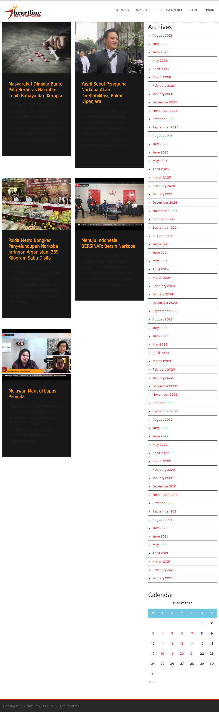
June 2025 (160, 152)
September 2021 (165, 511)
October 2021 (162, 503)
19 (172, 653)
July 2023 (159, 328)
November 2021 (164, 495)
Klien (193, 10)
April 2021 (160, 553)
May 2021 (159, 545)
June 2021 (160, 536)
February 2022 (163, 470)
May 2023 (159, 344)
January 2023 (162, 378)
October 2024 (162, 219)
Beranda (122, 10)
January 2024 (162, 294)
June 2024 (160, 252)
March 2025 (161, 177)
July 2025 (159, 144)
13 (181, 643)
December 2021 (164, 486)
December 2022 (164, 386)
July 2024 (159, 244)
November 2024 (165, 211)
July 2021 (159, 528)
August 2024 (162, 236)
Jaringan (142, 10)
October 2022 (162, 403)
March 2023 (161, 361)
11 (162, 643)
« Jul (152, 682)
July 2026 (159, 44)
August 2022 (162, 419)
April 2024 (160, 269)
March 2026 (161, 77)
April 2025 (160, 169)
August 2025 (162, 136)
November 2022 (165, 394)
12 (172, 643)
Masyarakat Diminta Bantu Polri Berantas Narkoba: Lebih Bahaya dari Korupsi (36, 89)
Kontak (208, 10)
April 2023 (160, 353)
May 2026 (159, 60)
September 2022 (165, 411)
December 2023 (164, 303)
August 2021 (162, 520)
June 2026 (160, 52)
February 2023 (163, 369)
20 (182, 653)
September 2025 (165, 127)
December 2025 (164, 102)
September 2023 (165, 311)
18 (162, 653)
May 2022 (159, 444)
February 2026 (163, 85)
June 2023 (160, 336)
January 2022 (162, 478)
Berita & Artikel (170, 10)
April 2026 (160, 69)
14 (192, 643)
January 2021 (162, 578)
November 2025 (165, 111)
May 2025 (159, 161)
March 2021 (161, 561)
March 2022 (161, 461)
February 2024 (163, 286)
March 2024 (161, 278)
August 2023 (162, 319)
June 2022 (160, 436)
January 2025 (162, 194)
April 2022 (160, 453)
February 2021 (163, 570)
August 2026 (162, 35)
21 (192, 653)
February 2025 (163, 186)
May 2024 (159, 261)
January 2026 (162, 94)
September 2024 (165, 227)
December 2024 (164, 202)
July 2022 (159, 428)
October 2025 (162, 119)
